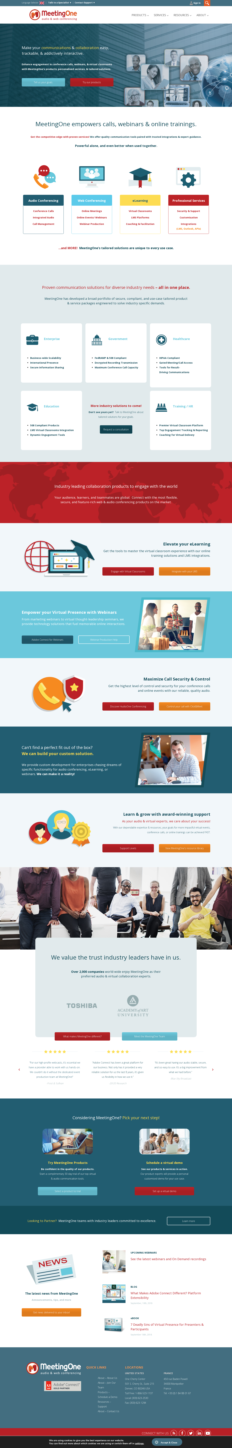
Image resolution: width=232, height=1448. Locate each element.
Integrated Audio (43, 217)
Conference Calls (43, 211)
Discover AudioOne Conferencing (128, 706)
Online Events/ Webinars (92, 217)
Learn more (188, 1221)
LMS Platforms (140, 217)
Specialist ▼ (60, 2)
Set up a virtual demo (164, 1191)
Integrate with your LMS (184, 571)
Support (195, 211)
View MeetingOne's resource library (184, 848)
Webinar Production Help (104, 639)
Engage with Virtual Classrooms (128, 571)
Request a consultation (116, 429)
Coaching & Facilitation (140, 224)
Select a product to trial (68, 1191)
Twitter (190, 1433)
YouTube (207, 1433)
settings (139, 1443)
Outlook (188, 228)
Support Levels (128, 848)
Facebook (182, 1433)
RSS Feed (173, 1433)
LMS (179, 228)
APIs (197, 228)
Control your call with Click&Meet (184, 706)
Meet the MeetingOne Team (149, 1036)
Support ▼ (85, 2)
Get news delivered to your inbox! (51, 1312)
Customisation (189, 217)
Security (182, 211)
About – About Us (107, 1378)
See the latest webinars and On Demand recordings (169, 1259)
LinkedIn (199, 1433)
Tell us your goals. (43, 82)
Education (51, 406)
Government (118, 339)
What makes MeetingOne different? (82, 1036)
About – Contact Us (108, 1411)
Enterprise (52, 339)
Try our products (92, 82)
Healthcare (181, 339)
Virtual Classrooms (140, 211)
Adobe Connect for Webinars (47, 639)
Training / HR (183, 406)
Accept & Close (169, 1442)
